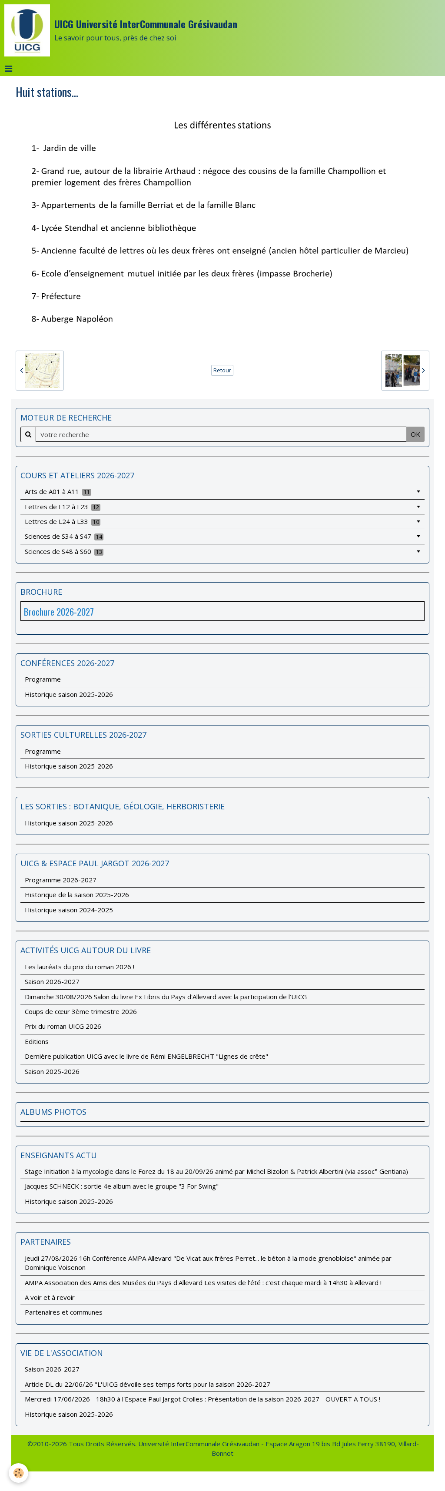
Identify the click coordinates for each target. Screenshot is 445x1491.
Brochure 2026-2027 (59, 611)
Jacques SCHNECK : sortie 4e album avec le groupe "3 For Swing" (122, 1186)
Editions (37, 1041)
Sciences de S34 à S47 (63, 536)
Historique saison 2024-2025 (69, 909)
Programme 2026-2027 (60, 879)
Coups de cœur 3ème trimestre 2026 (81, 1011)
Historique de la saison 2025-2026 (77, 894)
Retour (222, 370)
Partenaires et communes (64, 1312)
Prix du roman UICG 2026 (63, 1026)
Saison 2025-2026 (52, 1071)
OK (415, 434)
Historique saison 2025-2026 (69, 694)
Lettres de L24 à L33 (62, 521)
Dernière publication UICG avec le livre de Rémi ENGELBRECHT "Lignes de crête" (146, 1056)
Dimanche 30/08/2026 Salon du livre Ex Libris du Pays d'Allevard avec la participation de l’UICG (166, 996)
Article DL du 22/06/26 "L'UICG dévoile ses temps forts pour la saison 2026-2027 (147, 1384)
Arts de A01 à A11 (57, 491)
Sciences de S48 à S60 (63, 551)
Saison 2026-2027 (52, 981)
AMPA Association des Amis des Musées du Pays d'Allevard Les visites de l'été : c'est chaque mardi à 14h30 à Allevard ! (203, 1282)
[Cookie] (18, 1473)
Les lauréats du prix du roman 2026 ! (79, 966)
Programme (43, 679)
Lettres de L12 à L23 (62, 506)
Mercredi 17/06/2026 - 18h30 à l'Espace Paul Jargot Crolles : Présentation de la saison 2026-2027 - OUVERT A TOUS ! (202, 1399)
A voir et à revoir (50, 1297)
